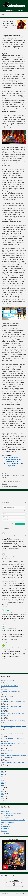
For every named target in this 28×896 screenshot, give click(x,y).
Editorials (6, 473)
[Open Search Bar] (25, 14)
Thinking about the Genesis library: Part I (13, 762)
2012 (2, 785)
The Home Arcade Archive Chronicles (12, 733)
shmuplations (5, 811)
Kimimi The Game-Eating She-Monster (12, 813)
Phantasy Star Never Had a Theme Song (13, 720)
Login (24, 502)
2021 (2, 778)
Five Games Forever (7, 696)
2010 (2, 789)
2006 (2, 798)
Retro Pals (4, 831)
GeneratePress (22, 893)
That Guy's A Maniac (7, 815)
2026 (2, 772)
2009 (2, 791)
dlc (19, 475)
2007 (2, 796)
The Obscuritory (6, 833)
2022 (2, 776)
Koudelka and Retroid (7, 680)
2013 (2, 783)
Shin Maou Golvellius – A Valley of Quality (13, 738)
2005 (2, 800)
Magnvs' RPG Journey (7, 822)
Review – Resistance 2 (10, 486)
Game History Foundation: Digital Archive (13, 820)
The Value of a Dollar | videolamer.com (13, 648)
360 (5, 475)
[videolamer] (14, 4)
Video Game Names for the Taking (11, 691)
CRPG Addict (5, 828)
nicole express (5, 817)
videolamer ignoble (6, 750)
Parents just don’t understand (15, 467)
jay (3, 612)
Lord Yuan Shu (5, 824)
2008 (2, 794)
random (14, 885)
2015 (2, 780)
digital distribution (12, 475)
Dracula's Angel (5, 826)
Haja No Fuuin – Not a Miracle (9, 686)
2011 (2, 787)
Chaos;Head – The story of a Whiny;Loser (13, 701)
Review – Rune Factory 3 (13, 461)
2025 (2, 774)
